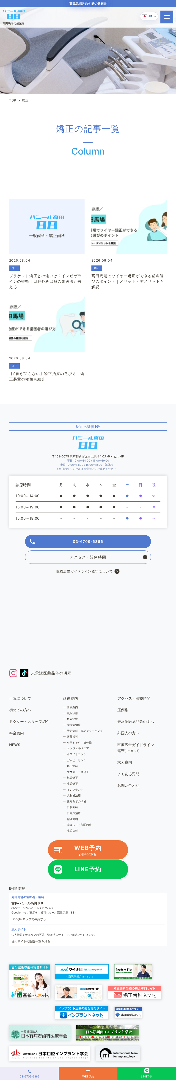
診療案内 (72, 707)
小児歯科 (72, 830)
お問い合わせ (128, 785)
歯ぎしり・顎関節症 (79, 824)
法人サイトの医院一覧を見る (30, 941)
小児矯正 (72, 783)
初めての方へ (20, 710)
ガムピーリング (76, 760)
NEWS (14, 744)
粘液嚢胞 (72, 819)
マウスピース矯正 (78, 772)
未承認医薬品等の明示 (51, 673)
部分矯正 (72, 777)
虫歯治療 (72, 713)
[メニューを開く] (166, 17)
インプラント (75, 789)
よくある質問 (128, 774)
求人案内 (124, 762)
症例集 (122, 710)
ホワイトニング (76, 754)
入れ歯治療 (74, 795)
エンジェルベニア (78, 748)
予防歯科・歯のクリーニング (85, 731)
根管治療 (72, 719)
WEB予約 (88, 850)
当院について (20, 698)
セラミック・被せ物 (79, 742)
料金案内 (16, 733)
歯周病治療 (74, 725)
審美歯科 (72, 736)
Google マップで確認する (28, 919)
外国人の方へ (128, 733)
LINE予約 (88, 869)
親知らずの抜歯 (76, 801)
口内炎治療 (74, 813)
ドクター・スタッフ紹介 (29, 721)
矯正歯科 (72, 766)
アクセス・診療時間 (88, 557)
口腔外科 (72, 807)
